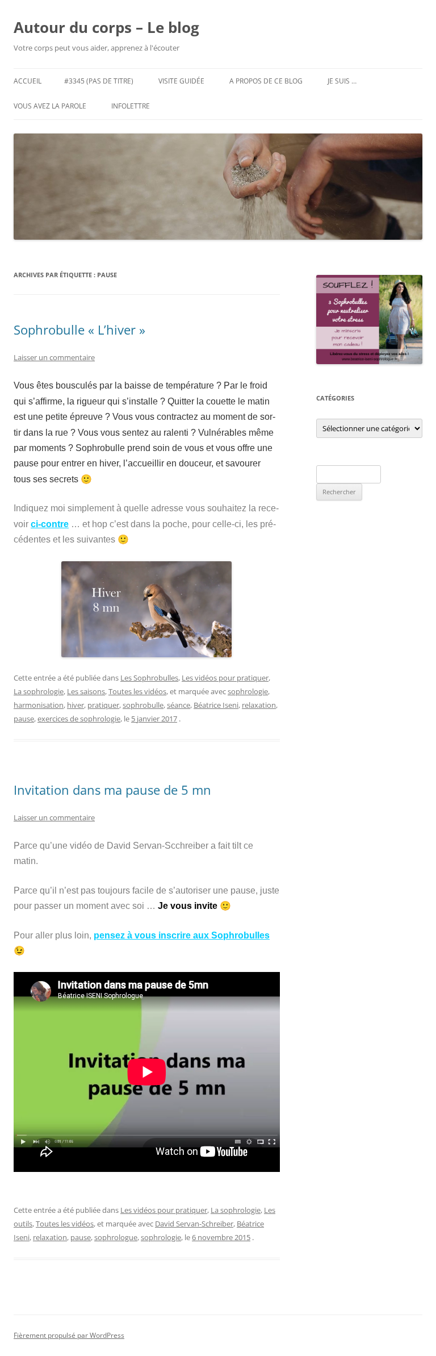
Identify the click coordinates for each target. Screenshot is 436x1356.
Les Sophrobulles (149, 678)
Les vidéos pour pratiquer (225, 678)
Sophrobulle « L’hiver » (79, 329)
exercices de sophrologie (78, 719)
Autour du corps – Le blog (106, 27)
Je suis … (342, 81)
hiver (75, 705)
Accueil (27, 81)
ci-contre (50, 524)
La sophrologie (39, 691)
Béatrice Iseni (216, 705)
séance (178, 705)
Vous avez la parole (50, 106)
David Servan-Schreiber (194, 1224)
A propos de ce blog (266, 81)
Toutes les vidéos (137, 691)
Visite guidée (181, 81)
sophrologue (115, 1237)
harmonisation (39, 705)
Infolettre (130, 106)
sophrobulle (143, 705)
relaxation (259, 705)
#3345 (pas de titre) (98, 81)
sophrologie (248, 691)
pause (24, 719)
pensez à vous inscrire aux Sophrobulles (182, 935)
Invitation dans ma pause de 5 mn (112, 789)
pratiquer (103, 705)
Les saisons (86, 691)
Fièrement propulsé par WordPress (69, 1335)
